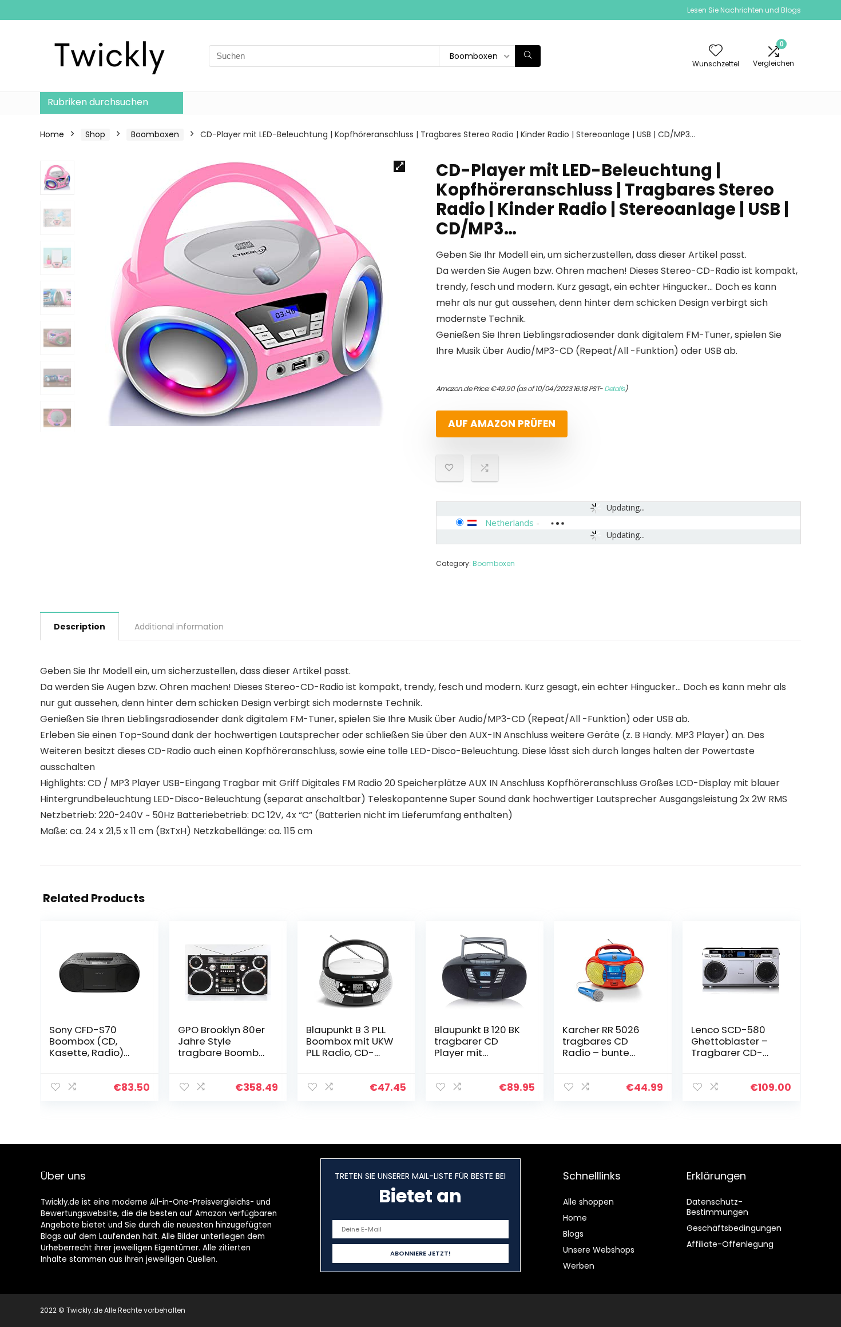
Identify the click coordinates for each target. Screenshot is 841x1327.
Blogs (573, 1234)
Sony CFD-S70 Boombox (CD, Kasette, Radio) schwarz (86, 1047)
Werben (578, 1266)
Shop (95, 134)
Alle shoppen (588, 1202)
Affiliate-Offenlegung (730, 1244)
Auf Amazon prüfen (502, 424)
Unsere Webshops (598, 1250)
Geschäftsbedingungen (734, 1228)
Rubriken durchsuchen (97, 102)
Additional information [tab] (179, 626)
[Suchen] (528, 56)
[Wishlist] (716, 51)
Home (52, 134)
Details (614, 388)
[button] (399, 166)
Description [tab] (79, 626)
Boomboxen (155, 134)
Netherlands (509, 522)
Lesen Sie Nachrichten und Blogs (744, 10)
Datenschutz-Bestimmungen (717, 1207)
